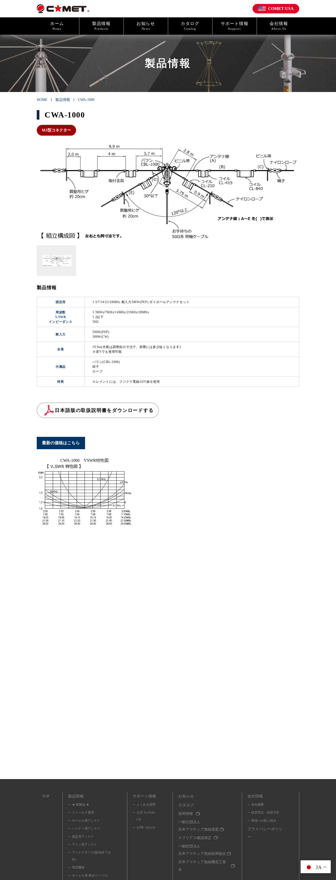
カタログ (190, 25)
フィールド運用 (83, 812)
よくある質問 (145, 804)
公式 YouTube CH (145, 816)
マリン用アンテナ (84, 844)
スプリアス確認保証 (194, 838)
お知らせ (145, 25)
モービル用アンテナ (86, 820)
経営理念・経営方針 (265, 812)
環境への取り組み (263, 820)
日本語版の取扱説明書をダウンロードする (104, 410)
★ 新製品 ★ (80, 804)
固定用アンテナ (83, 836)
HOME (42, 100)
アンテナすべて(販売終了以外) (91, 856)
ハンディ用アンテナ (86, 828)
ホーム (57, 25)
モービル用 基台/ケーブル (90, 875)
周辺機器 (78, 867)
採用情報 (185, 814)
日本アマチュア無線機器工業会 (202, 865)
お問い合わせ (145, 827)
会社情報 (279, 25)
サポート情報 (235, 25)
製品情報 (101, 25)
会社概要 (257, 804)
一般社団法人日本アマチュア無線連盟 (198, 825)
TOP (45, 796)
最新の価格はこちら (61, 443)
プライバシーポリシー (265, 833)
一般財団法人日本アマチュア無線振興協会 (202, 850)
